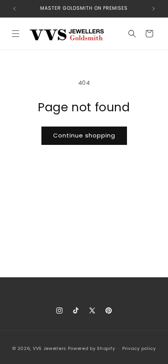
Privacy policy (139, 348)
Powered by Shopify (91, 348)
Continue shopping (84, 135)
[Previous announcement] (14, 8)
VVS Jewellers (49, 348)
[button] (15, 33)
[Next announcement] (153, 8)
